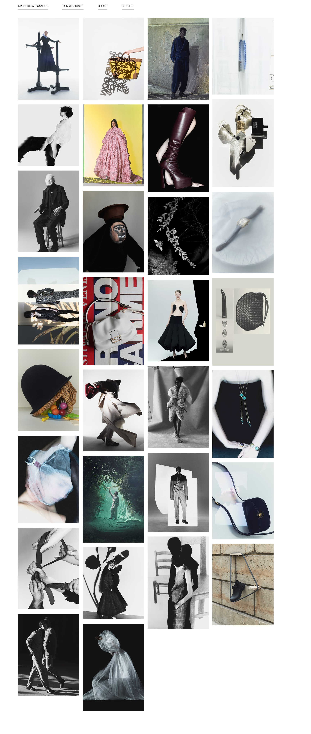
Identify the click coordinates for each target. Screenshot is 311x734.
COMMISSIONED (73, 6)
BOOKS (102, 6)
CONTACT (128, 6)
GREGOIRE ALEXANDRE (33, 6)
